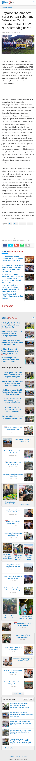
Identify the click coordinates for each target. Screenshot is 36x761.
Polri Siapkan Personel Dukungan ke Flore (12, 522)
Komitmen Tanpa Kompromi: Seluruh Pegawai (23, 660)
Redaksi (11, 756)
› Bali (6, 7)
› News (10, 7)
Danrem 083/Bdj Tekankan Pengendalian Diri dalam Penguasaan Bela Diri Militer (19, 705)
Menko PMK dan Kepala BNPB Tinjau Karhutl (7, 557)
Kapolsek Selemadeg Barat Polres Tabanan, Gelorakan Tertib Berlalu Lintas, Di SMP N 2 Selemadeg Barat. (17, 20)
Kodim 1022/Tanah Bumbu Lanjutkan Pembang (13, 589)
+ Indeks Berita (7, 748)
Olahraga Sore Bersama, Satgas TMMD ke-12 (13, 566)
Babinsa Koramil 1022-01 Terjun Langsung (13, 463)
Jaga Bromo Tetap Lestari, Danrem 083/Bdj (29, 559)
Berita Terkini (8, 699)
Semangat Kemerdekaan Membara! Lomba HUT (26, 505)
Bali (10, 224)
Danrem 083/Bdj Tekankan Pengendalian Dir (13, 429)
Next (31, 699)
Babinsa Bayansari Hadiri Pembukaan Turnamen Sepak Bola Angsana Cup (12, 342)
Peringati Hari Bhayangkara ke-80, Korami (13, 648)
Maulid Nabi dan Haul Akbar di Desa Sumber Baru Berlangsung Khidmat (11, 334)
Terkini (30, 224)
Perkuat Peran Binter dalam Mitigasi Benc (13, 683)
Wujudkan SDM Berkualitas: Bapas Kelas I (13, 671)
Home (3, 7)
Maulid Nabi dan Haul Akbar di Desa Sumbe (13, 452)
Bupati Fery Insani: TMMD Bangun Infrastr (23, 624)
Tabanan (22, 224)
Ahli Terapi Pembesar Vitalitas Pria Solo (13, 511)
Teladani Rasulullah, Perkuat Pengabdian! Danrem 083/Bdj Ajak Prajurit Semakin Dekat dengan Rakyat (21, 741)
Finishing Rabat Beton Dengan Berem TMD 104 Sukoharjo (13, 417)
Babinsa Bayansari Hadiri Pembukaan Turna (23, 440)
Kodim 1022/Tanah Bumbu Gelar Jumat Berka (25, 618)
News (15, 224)
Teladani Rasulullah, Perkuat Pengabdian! (13, 475)
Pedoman (17, 756)
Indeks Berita (18, 693)
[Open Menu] (33, 2)
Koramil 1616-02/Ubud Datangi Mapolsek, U (22, 636)
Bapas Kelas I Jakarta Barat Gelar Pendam (13, 577)
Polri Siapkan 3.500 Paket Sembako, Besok (10, 504)
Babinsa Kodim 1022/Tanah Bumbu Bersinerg (10, 618)
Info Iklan (24, 756)
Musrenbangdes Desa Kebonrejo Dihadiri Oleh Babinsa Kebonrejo (10, 360)
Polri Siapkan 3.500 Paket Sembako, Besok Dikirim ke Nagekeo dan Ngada (11, 325)
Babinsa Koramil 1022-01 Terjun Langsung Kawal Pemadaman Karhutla (10, 351)
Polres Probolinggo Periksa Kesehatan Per (13, 534)
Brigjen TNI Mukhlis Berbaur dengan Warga (18, 558)
